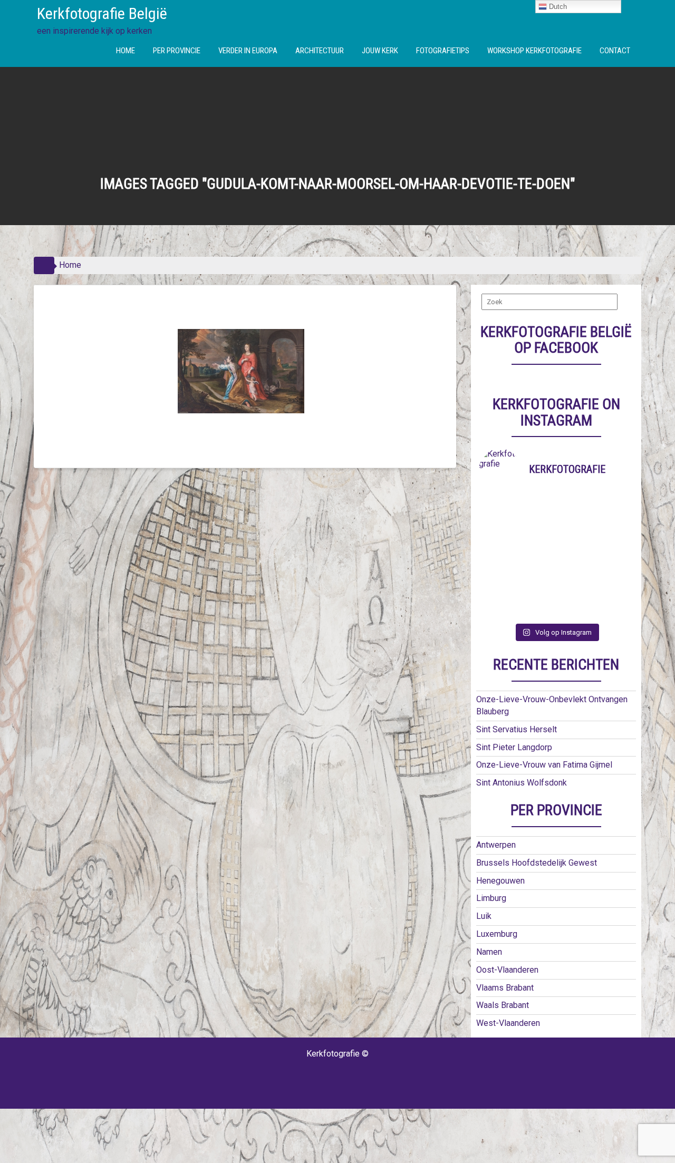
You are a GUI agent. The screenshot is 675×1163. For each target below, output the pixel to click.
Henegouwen (500, 881)
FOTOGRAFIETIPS (442, 50)
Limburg (491, 898)
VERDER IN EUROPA (247, 50)
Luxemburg (496, 934)
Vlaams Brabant (505, 988)
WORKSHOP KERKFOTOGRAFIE (534, 50)
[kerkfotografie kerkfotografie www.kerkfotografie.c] (575, 582)
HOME (125, 50)
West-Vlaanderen (508, 1023)
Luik (483, 916)
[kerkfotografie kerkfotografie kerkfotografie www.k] (498, 510)
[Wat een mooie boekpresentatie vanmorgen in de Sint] (575, 535)
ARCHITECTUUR (319, 50)
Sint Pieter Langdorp (514, 747)
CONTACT (615, 50)
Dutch (557, 7)
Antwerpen (496, 845)
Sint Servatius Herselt (516, 729)
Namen (489, 952)
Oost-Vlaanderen (507, 970)
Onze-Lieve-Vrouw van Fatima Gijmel (544, 765)
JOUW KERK (380, 50)
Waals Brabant (502, 1005)
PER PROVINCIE (176, 50)
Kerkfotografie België (102, 13)
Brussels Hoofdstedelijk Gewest (536, 863)
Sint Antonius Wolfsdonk (521, 783)
